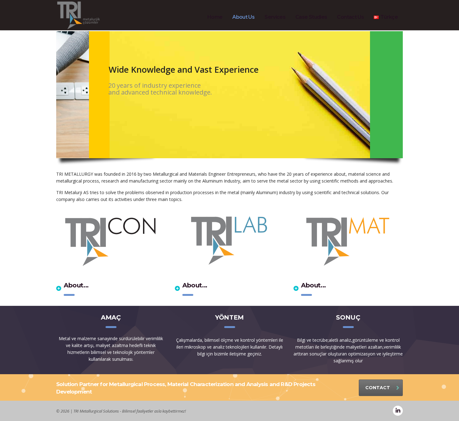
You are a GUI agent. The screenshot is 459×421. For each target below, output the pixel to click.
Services (274, 17)
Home (214, 17)
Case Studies (311, 17)
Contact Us (350, 17)
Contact (377, 387)
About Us (243, 17)
